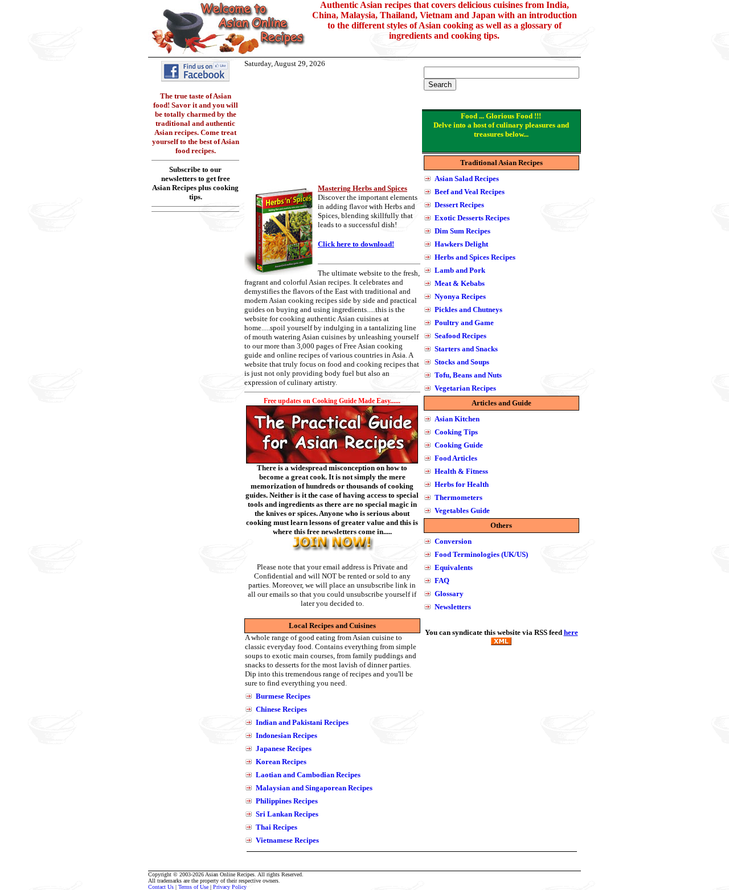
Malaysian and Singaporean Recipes (314, 788)
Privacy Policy (230, 887)
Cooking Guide (459, 445)
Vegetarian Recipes (465, 388)
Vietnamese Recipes (287, 840)
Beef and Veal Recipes (470, 191)
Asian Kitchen (457, 419)
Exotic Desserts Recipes (472, 218)
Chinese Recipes (281, 709)
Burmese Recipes (283, 696)
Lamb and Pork (460, 270)
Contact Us (161, 887)
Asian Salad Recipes (467, 178)
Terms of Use (193, 887)
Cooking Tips (456, 432)
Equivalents (454, 567)
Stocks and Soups (462, 362)
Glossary (449, 593)
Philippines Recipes (287, 801)
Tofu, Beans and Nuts (468, 375)
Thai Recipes (276, 827)
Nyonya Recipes (460, 296)
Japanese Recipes (284, 748)
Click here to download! (356, 244)
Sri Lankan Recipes (287, 814)
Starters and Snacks (466, 348)
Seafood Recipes (460, 335)
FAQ (442, 580)
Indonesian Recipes (286, 735)
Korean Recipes (281, 761)
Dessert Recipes (459, 204)
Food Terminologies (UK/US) (481, 554)
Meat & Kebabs (460, 283)
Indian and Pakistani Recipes (302, 722)
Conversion (453, 541)
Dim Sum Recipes (462, 231)
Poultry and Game (464, 322)
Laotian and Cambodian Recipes (308, 774)
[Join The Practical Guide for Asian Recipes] (332, 550)
